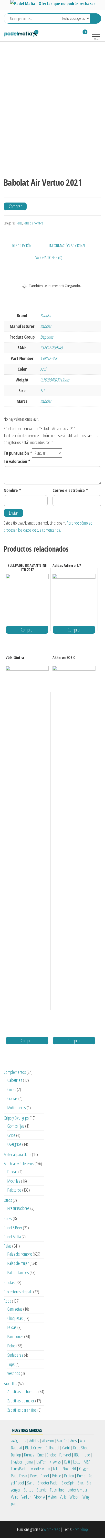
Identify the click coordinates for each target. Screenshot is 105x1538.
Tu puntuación (18, 453)
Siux (81, 1483)
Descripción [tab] (22, 246)
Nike (56, 1469)
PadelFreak (19, 1476)
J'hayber (16, 1462)
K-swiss (55, 1462)
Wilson (74, 1497)
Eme (40, 1455)
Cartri (66, 1448)
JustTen (41, 1462)
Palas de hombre (33, 223)
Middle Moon (40, 1469)
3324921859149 (51, 348)
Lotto (77, 1462)
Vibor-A (39, 1497)
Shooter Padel (48, 1483)
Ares (73, 1441)
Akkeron (48, 1441)
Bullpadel (52, 1448)
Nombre (12, 490)
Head (86, 1455)
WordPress (51, 1529)
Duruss (29, 1455)
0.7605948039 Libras (54, 380)
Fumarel (65, 1455)
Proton (69, 1476)
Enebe (51, 1455)
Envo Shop (80, 1529)
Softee (28, 1490)
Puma (81, 1476)
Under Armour (77, 1490)
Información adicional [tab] (67, 246)
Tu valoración (17, 461)
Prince (56, 1476)
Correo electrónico (70, 490)
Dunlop (16, 1455)
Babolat (45, 315)
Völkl (63, 1497)
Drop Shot (80, 1448)
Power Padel (39, 1476)
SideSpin (68, 1483)
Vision (52, 1497)
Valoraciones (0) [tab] (48, 257)
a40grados (18, 1441)
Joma (29, 1462)
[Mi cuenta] (76, 35)
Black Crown (33, 1448)
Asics (83, 1441)
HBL (76, 1455)
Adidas (34, 1441)
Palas (19, 223)
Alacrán (62, 1441)
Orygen (84, 1469)
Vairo (14, 1497)
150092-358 (48, 358)
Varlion (26, 1497)
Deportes (46, 337)
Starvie (42, 1490)
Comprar (15, 206)
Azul (43, 369)
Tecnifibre (57, 1490)
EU (42, 390)
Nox (65, 1469)
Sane (30, 1483)
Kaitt (67, 1462)
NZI (74, 1469)
